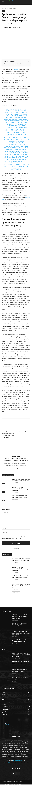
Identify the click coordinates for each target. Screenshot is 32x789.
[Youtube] (17, 468)
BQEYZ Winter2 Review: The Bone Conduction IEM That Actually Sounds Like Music (20, 616)
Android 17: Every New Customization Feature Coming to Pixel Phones (20, 489)
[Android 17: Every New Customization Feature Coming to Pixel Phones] (6, 490)
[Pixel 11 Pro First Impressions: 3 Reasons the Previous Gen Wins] (6, 498)
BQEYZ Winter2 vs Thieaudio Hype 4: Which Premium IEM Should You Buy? (21, 586)
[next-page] (5, 504)
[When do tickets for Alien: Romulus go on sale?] (6, 680)
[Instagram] (14, 773)
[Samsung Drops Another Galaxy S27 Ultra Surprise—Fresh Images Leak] (6, 481)
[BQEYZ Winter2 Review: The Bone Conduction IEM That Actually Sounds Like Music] (6, 617)
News (7, 7)
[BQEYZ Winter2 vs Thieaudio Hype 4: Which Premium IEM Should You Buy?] (6, 587)
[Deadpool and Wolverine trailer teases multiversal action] (6, 672)
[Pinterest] (16, 31)
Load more (15, 592)
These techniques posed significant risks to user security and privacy (16, 64)
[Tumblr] (27, 31)
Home (3, 7)
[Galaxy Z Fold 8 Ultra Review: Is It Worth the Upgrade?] (6, 626)
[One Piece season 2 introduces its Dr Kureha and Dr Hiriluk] (6, 664)
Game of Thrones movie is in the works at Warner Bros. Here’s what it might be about (21, 654)
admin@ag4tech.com (18, 760)
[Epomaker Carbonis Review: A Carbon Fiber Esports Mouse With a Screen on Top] (6, 634)
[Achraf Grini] (3, 27)
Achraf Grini (8, 27)
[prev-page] (3, 504)
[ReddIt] (23, 31)
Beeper (16, 69)
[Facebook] (8, 31)
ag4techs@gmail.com (9, 762)
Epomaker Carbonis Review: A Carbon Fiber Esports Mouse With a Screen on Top (21, 633)
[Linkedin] (19, 31)
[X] (12, 31)
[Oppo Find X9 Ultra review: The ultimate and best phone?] (6, 642)
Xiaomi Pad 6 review (25, 432)
